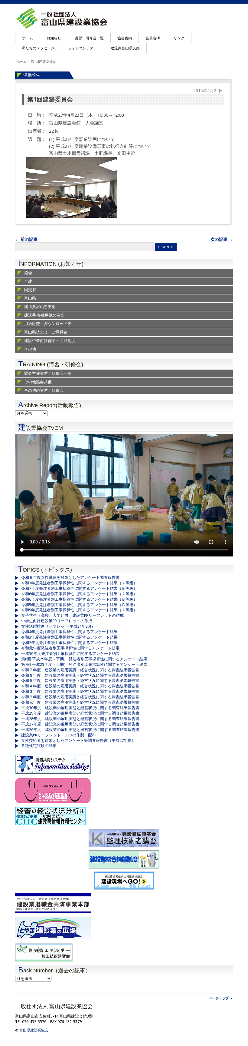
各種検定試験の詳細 (39, 745)
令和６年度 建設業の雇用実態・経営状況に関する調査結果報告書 (80, 675)
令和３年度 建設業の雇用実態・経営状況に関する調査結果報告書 (80, 691)
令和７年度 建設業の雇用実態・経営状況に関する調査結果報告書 (80, 670)
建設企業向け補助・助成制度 (49, 340)
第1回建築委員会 (50, 99)
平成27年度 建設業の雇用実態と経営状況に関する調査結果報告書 (80, 724)
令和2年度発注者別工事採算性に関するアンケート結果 (69, 642)
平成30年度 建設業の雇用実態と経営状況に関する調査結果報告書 (80, 708)
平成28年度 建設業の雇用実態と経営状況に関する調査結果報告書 (80, 718)
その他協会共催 (38, 382)
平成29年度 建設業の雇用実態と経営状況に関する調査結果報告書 (80, 713)
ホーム (27, 38)
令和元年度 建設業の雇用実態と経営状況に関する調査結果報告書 (80, 702)
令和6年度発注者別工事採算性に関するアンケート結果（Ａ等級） (79, 594)
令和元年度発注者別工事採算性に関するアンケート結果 (70, 648)
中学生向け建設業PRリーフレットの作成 (56, 621)
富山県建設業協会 (33, 1030)
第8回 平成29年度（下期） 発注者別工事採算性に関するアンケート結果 (84, 659)
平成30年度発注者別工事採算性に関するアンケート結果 (70, 653)
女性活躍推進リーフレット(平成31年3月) (57, 626)
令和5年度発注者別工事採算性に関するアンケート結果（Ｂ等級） (79, 605)
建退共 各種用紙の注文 (44, 315)
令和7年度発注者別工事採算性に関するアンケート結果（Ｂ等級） (79, 588)
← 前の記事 (26, 239)
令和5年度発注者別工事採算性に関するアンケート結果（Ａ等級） (79, 610)
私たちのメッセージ (38, 48)
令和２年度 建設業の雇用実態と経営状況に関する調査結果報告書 (80, 697)
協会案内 (124, 38)
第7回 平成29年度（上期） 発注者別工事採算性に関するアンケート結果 (84, 664)
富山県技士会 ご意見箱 (45, 332)
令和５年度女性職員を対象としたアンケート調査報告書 (70, 577)
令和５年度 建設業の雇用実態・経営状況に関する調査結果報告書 (80, 680)
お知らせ (54, 38)
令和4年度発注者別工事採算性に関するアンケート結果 (69, 631)
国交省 (30, 289)
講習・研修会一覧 (89, 38)
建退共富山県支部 (125, 48)
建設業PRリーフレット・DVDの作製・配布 (58, 735)
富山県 (30, 298)
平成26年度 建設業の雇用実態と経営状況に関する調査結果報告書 (80, 729)
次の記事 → (221, 239)
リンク (179, 38)
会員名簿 (152, 38)
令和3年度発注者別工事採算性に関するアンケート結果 (69, 637)
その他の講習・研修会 (44, 390)
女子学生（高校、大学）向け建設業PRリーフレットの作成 (72, 615)
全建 (28, 281)
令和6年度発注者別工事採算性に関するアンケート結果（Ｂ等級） (79, 599)
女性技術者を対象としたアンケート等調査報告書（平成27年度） (78, 740)
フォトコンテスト (82, 48)
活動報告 (31, 75)
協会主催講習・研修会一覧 (47, 373)
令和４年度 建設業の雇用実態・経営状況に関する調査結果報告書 (80, 686)
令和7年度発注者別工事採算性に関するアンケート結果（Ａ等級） (79, 583)
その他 (30, 349)
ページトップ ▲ (221, 998)
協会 (28, 273)
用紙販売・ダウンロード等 (47, 323)
